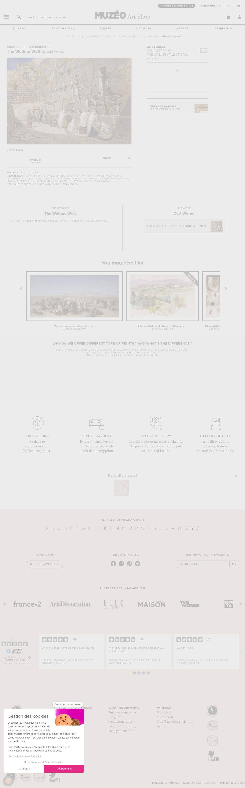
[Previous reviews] (35, 651)
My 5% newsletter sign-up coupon (175, 724)
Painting (19, 29)
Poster (105, 29)
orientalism (94, 220)
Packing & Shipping (122, 726)
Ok (234, 564)
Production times (120, 721)
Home (70, 36)
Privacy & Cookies (232, 782)
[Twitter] (138, 566)
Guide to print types (122, 712)
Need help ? (210, 6)
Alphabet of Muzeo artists (122, 520)
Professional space (176, 6)
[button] (8, 781)
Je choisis (24, 768)
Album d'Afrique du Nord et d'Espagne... (162, 327)
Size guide (115, 717)
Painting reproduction (94, 36)
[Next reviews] (242, 651)
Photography (63, 29)
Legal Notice (192, 782)
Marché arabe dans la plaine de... (74, 327)
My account (165, 717)
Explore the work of (176, 226)
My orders (164, 712)
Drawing (143, 29)
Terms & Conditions (165, 782)
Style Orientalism (125, 36)
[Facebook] (114, 566)
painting (32, 220)
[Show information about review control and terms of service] (29, 657)
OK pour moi (64, 768)
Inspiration (223, 29)
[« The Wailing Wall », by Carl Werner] (121, 488)
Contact (210, 782)
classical (53, 220)
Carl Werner (149, 36)
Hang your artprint (121, 730)
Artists (182, 29)
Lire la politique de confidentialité (24, 756)
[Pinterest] (130, 566)
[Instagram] (122, 566)
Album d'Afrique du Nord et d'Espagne (219, 327)
